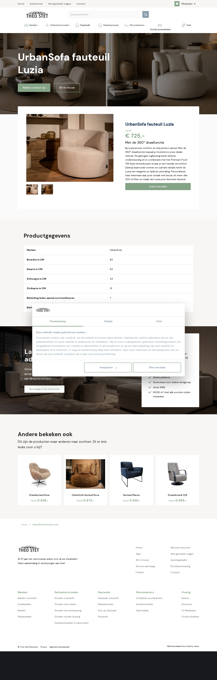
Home (24, 524)
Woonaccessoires (180, 547)
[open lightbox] (69, 148)
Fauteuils (103, 616)
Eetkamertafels (144, 604)
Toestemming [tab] (58, 321)
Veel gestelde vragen (182, 553)
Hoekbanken (24, 604)
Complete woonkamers (149, 598)
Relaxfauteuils (105, 604)
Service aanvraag (145, 566)
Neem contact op (34, 87)
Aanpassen (106, 367)
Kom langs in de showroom (44, 389)
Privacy (44, 647)
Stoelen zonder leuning (67, 616)
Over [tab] (159, 321)
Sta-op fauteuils (107, 610)
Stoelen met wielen (65, 604)
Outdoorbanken (190, 616)
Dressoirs (187, 604)
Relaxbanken (25, 616)
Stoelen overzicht (64, 598)
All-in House (67, 87)
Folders (140, 572)
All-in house (142, 559)
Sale (138, 553)
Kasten (185, 598)
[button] (186, 3)
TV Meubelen (189, 610)
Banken (22, 610)
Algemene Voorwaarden (60, 647)
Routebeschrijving (180, 566)
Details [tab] (108, 321)
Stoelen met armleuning (68, 610)
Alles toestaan (157, 367)
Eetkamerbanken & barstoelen (71, 622)
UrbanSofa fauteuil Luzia (45, 524)
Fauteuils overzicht (108, 598)
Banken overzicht (27, 598)
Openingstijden (179, 559)
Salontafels (142, 610)
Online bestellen (158, 186)
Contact (175, 572)
